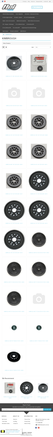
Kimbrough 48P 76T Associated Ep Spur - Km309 (14, 311)
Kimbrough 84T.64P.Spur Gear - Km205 (14, 105)
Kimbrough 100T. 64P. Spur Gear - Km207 (14, 135)
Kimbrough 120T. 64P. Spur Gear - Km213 (14, 223)
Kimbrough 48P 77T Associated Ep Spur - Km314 (39, 311)
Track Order (4, 421)
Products (24, 1)
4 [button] (29, 403)
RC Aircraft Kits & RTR (7, 27)
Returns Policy (27, 423)
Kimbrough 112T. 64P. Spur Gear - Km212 (39, 193)
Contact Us (46, 1)
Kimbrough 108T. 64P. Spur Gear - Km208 (39, 135)
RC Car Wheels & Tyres (20, 24)
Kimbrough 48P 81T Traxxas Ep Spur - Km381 (39, 340)
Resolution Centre (6, 423)
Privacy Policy (27, 421)
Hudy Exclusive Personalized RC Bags (29, 27)
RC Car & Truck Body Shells (29, 17)
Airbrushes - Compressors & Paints (32, 14)
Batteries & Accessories (21, 20)
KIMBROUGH (9, 34)
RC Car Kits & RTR (16, 27)
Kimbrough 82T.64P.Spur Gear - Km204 (39, 76)
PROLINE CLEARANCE (14, 31)
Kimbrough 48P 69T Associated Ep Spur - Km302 (39, 252)
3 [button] (27, 403)
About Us (33, 1)
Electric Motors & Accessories (34, 20)
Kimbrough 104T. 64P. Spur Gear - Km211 (14, 193)
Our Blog (15, 421)
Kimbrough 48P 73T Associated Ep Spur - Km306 (14, 282)
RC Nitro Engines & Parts (7, 17)
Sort (33, 47)
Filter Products (6, 43)
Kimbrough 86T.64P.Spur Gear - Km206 (39, 105)
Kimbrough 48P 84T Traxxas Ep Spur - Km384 (14, 370)
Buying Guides (39, 1)
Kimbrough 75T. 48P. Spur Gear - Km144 (14, 76)
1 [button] (23, 403)
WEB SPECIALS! (23, 31)
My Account (4, 419)
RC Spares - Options (18, 17)
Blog (29, 1)
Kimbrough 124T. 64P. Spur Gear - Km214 (39, 223)
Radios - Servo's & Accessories (9, 20)
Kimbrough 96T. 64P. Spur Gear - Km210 (39, 164)
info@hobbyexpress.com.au (43, 424)
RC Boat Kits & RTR (30, 24)
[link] (36, 427)
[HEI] (9, 7)
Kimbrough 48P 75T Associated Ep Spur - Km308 (39, 282)
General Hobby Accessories (8, 14)
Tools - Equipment (19, 14)
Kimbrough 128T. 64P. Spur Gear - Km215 (14, 252)
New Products (5, 31)
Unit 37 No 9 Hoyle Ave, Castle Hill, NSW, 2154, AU (42, 420)
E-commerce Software (25, 435)
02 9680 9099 (39, 422)
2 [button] (25, 403)
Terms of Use (27, 419)
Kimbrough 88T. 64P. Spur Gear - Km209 (14, 164)
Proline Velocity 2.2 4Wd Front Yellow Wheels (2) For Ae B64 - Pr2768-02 (13, 431)
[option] (10, 390)
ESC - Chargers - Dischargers (8, 24)
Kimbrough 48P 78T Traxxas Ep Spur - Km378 (14, 340)
